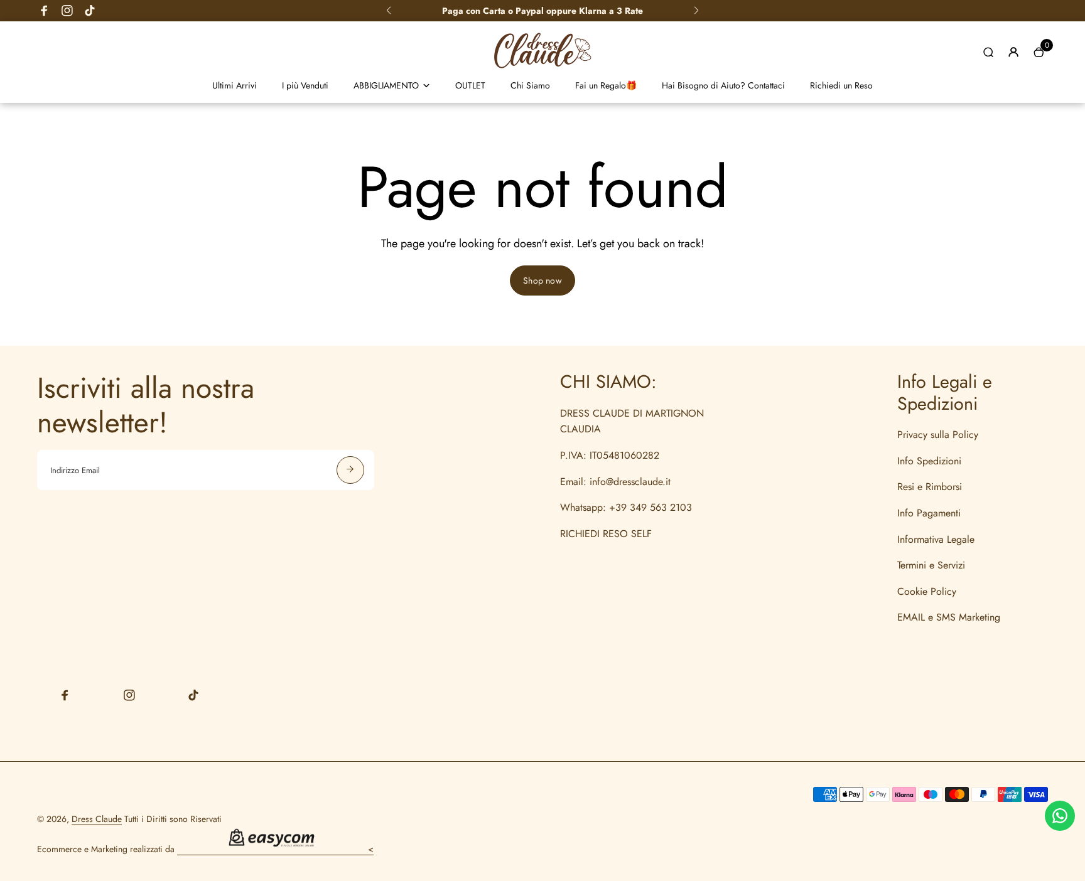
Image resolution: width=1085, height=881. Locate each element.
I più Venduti (305, 85)
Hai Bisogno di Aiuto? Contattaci (723, 85)
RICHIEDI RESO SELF (606, 533)
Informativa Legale (935, 539)
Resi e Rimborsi (929, 486)
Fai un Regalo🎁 (606, 85)
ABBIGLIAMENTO (386, 85)
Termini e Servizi (931, 565)
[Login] (1013, 52)
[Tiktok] (89, 10)
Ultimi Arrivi (234, 85)
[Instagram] (67, 10)
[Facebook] (44, 10)
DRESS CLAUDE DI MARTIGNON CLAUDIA (632, 421)
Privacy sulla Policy (937, 434)
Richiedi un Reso (841, 85)
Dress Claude (97, 819)
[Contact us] (1060, 816)
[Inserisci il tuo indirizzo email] (350, 470)
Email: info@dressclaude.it (615, 481)
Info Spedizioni (929, 461)
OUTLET (470, 85)
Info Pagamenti (929, 513)
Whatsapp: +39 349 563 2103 (626, 507)
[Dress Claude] (542, 71)
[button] (389, 11)
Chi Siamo (530, 85)
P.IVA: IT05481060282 (609, 455)
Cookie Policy (926, 591)
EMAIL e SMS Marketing (948, 617)
